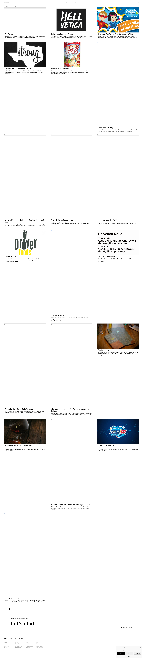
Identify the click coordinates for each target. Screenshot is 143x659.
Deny (129, 653)
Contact (77, 2)
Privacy (129, 656)
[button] (140, 647)
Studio (65, 2)
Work (72, 2)
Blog (15, 638)
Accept (121, 653)
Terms (10, 654)
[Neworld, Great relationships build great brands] (6, 2)
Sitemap (5, 654)
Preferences (137, 653)
